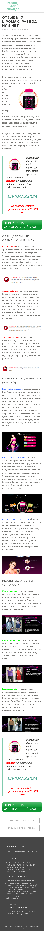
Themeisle (26, 928)
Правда (6, 30)
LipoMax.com (22, 196)
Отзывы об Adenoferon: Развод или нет (23, 828)
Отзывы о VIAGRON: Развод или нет (24, 820)
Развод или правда (13, 6)
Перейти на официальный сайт (21, 224)
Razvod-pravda (22, 30)
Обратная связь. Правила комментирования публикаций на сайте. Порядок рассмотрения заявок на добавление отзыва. (20, 867)
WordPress (18, 926)
